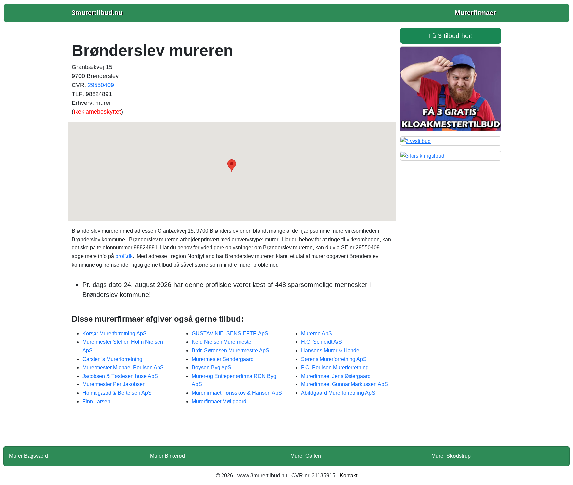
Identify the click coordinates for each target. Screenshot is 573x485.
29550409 (101, 85)
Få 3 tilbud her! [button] (450, 35)
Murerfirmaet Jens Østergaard (336, 376)
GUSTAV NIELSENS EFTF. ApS (230, 333)
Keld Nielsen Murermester (222, 342)
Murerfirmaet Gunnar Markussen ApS (344, 384)
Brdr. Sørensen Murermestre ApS (230, 350)
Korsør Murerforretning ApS (114, 333)
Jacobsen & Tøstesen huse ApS (120, 376)
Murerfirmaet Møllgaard (219, 401)
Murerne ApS (316, 333)
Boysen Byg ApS (211, 367)
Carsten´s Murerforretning (112, 359)
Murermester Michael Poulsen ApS (123, 367)
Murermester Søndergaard (223, 359)
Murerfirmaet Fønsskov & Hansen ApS (237, 393)
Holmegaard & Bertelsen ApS (117, 393)
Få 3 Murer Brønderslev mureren (231, 430)
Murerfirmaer (475, 12)
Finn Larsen (96, 401)
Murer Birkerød (167, 456)
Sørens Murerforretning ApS (334, 359)
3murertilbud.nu (97, 12)
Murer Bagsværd (28, 456)
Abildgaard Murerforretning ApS (338, 393)
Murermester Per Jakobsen (114, 384)
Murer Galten (305, 456)
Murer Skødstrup (451, 456)
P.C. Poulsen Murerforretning (335, 367)
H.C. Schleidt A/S (321, 342)
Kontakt (348, 475)
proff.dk (124, 256)
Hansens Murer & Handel (331, 350)
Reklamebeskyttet (97, 111)
